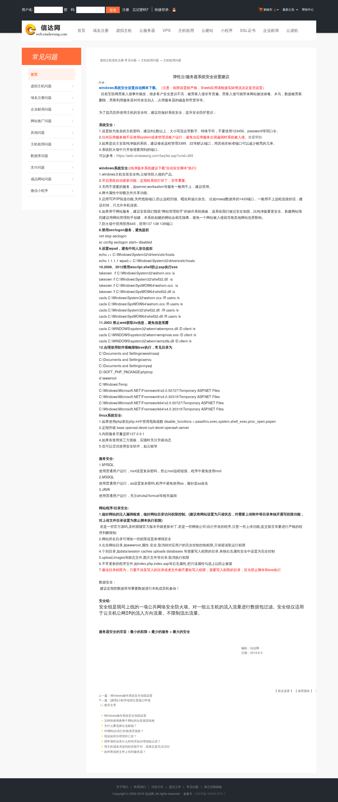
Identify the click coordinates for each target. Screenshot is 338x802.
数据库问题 (39, 155)
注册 (125, 9)
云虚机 (292, 30)
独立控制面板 (213, 786)
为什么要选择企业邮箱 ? (120, 725)
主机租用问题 (41, 143)
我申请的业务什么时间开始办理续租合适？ (132, 741)
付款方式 (157, 786)
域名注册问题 (41, 97)
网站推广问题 (41, 120)
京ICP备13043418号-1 (210, 793)
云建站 (207, 30)
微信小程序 (39, 190)
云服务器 (147, 30)
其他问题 (38, 132)
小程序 (227, 30)
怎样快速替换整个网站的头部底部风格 (129, 720)
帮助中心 (308, 9)
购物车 (270, 9)
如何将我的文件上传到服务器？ (125, 751)
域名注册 (101, 30)
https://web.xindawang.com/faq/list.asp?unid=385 (154, 155)
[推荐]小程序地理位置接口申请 (130, 700)
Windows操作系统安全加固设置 (131, 695)
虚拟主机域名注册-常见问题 (118, 60)
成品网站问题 (41, 178)
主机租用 (186, 30)
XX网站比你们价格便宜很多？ (124, 731)
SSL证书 (248, 30)
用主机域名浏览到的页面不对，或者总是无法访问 (136, 746)
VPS (167, 30)
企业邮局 (271, 30)
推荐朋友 (304, 691)
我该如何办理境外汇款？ (120, 736)
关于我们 (122, 786)
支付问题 (38, 167)
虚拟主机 (124, 30)
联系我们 (140, 786)
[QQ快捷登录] (173, 9)
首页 (81, 30)
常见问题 (192, 786)
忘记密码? (140, 9)
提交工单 (175, 786)
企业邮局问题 (41, 109)
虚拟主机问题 (41, 85)
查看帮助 (255, 136)
